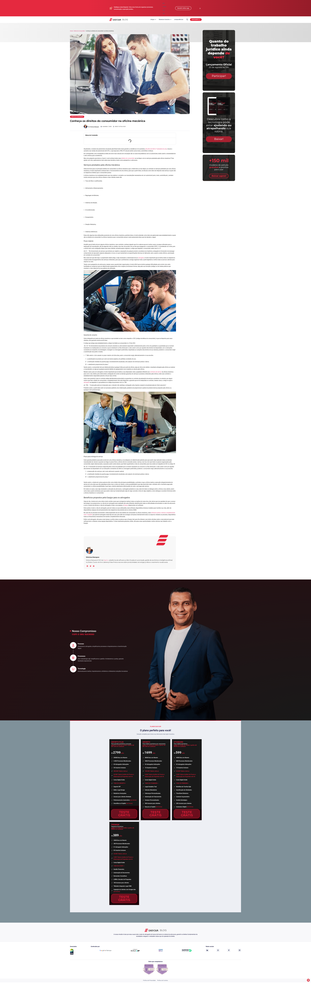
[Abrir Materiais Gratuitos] (170, 19)
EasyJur (106, 560)
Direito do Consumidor (79, 31)
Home (71, 31)
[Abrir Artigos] (155, 19)
